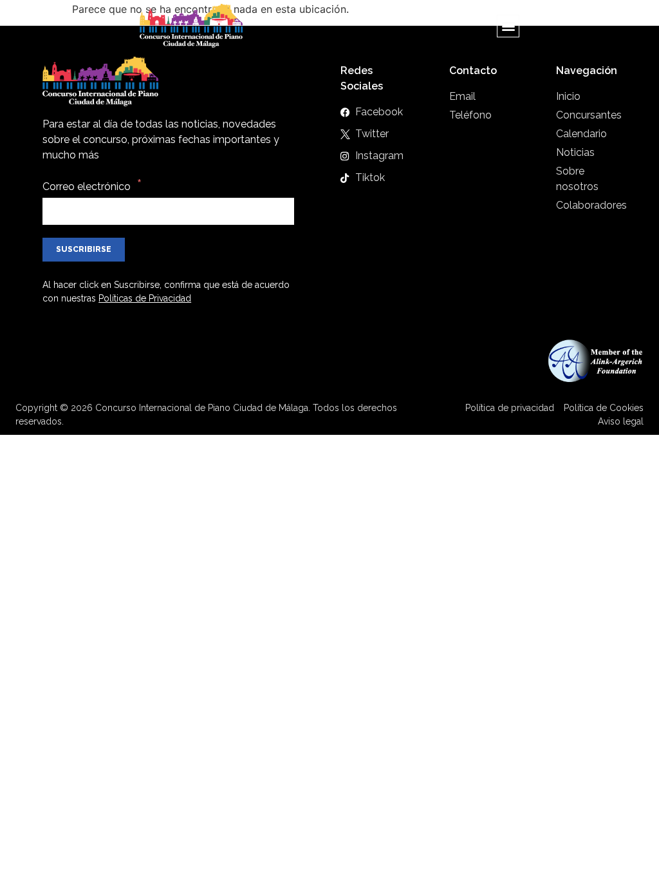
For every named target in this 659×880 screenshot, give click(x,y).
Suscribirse (83, 249)
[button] (508, 26)
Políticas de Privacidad (144, 298)
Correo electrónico (86, 186)
